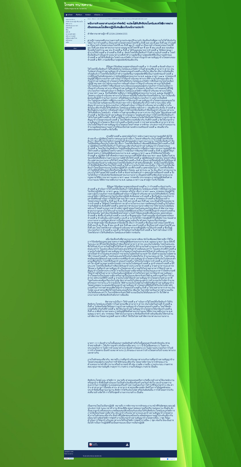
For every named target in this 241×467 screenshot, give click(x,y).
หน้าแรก (89, 19)
